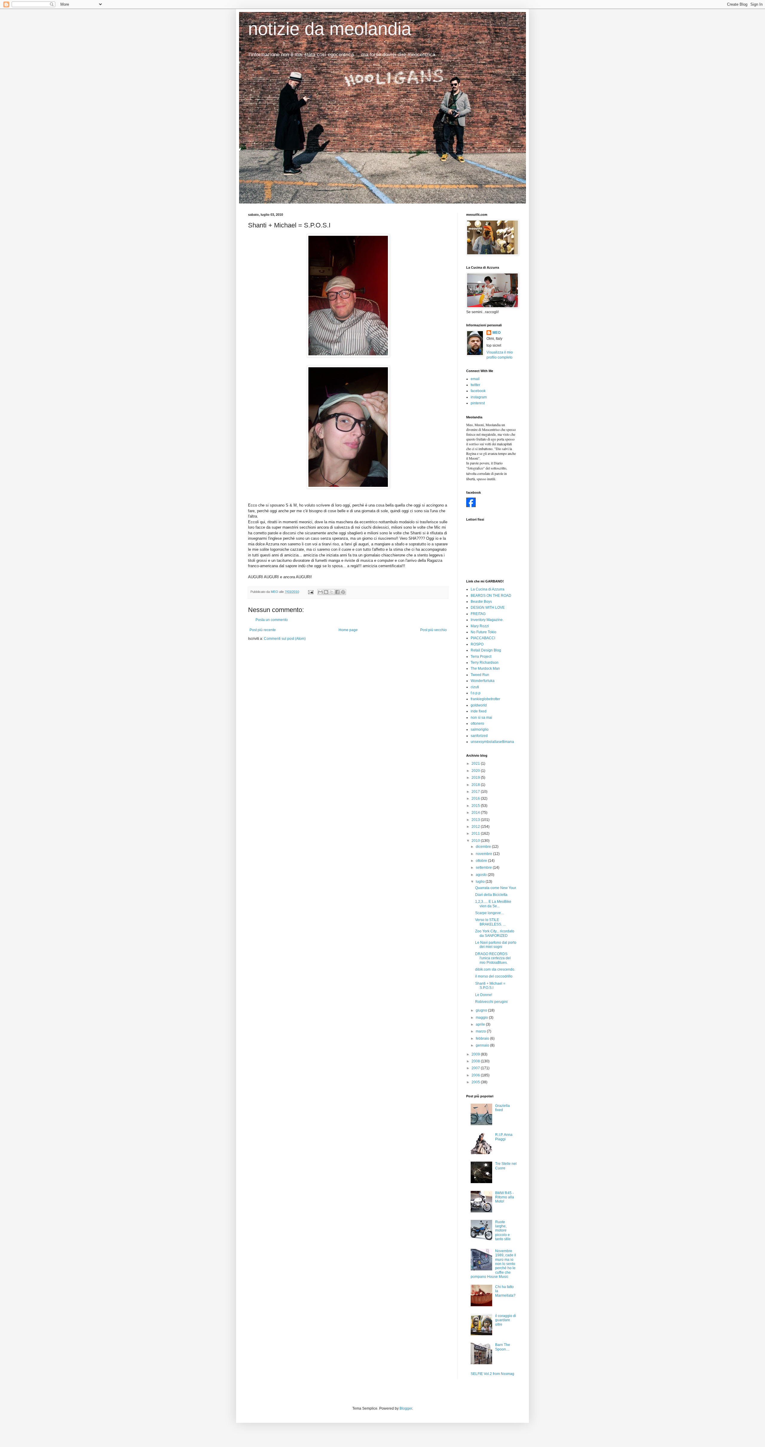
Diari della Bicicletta (491, 895)
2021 (476, 763)
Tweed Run (480, 675)
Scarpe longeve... (489, 913)
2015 (476, 806)
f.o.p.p (476, 693)
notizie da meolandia (329, 29)
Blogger (406, 1408)
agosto (482, 875)
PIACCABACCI (483, 638)
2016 (476, 798)
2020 (476, 771)
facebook (478, 391)
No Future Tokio (483, 632)
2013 (476, 820)
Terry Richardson (484, 662)
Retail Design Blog (486, 650)
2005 (476, 1082)
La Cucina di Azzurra (487, 589)
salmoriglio (480, 729)
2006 (476, 1075)
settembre (484, 867)
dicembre (484, 847)
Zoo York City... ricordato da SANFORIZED (494, 933)
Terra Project (481, 656)
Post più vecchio (433, 630)
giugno (482, 1010)
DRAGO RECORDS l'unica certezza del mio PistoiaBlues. (493, 958)
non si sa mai (481, 717)
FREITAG (478, 614)
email (475, 379)
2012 (476, 827)
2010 (476, 841)
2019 (476, 777)
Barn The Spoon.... (502, 1347)
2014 (476, 812)
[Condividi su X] (332, 592)
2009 (476, 1054)
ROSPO (477, 644)
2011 (476, 833)
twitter (475, 385)
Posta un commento (271, 620)
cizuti (475, 687)
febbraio (483, 1038)
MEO (496, 333)
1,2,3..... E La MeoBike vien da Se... (493, 904)
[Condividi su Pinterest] (343, 592)
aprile (481, 1024)
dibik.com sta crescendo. (495, 969)
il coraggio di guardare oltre (505, 1320)
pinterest (478, 403)
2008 (476, 1061)
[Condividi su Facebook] (337, 592)
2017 (476, 792)
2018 (476, 785)
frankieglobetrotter (485, 699)
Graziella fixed (502, 1108)
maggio (482, 1017)
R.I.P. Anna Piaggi (503, 1137)
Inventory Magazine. (487, 620)
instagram (479, 397)
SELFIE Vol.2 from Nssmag (492, 1374)
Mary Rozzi (480, 626)
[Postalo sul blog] (326, 592)
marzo (481, 1031)
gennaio (483, 1045)
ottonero (477, 723)
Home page (348, 630)
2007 (476, 1068)
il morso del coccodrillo (493, 976)
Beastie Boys (481, 601)
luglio (481, 881)
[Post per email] (310, 592)
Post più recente (263, 630)
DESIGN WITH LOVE (488, 607)
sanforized (479, 736)
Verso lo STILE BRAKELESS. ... (490, 922)
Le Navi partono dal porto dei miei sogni (495, 944)
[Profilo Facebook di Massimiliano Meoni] (471, 506)
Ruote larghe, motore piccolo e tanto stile (503, 1230)
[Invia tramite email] (320, 592)
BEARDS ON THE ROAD (491, 596)
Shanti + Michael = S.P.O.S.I (490, 985)
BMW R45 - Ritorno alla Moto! (504, 1197)
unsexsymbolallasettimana (492, 742)
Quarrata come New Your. (496, 888)
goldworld (479, 705)
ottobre (482, 861)
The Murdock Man (485, 668)
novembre (484, 854)
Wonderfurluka (483, 681)
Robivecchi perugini (491, 1002)
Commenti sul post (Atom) (285, 639)
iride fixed (478, 711)
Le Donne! (483, 995)
